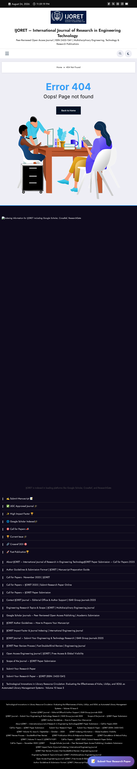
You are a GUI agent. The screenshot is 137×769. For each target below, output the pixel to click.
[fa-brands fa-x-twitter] (113, 3)
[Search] (120, 53)
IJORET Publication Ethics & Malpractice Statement (72, 735)
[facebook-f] (108, 3)
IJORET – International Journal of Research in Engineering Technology (68, 32)
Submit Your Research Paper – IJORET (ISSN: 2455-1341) (35, 676)
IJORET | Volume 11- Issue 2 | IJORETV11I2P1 (38, 739)
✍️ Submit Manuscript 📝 (19, 498)
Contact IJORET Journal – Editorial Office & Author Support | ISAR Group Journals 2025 (51, 600)
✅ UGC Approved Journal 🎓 (21, 506)
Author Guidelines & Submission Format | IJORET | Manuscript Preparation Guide (48, 569)
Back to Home (68, 110)
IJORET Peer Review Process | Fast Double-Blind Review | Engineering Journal (45, 646)
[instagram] (122, 3)
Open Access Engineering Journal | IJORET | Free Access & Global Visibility (44, 653)
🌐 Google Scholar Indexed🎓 (22, 521)
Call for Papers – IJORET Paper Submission (28, 592)
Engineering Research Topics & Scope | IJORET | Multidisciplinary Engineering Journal (50, 607)
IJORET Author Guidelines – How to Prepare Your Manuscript (37, 623)
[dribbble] (117, 3)
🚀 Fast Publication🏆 (17, 552)
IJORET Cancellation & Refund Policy (112, 735)
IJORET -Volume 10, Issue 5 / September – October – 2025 (41, 731)
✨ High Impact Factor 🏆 (20, 513)
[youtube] (126, 3)
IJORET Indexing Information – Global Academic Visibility (93, 731)
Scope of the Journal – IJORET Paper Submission (31, 661)
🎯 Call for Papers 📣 (17, 529)
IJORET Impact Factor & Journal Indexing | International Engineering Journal (44, 630)
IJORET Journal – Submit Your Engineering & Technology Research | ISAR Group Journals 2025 (54, 638)
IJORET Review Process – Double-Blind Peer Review (26, 735)
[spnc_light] (128, 53)
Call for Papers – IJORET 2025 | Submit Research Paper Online (39, 585)
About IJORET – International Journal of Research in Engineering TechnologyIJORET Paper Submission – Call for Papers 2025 (70, 562)
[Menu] (7, 53)
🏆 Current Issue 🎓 (16, 536)
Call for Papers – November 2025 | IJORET (27, 743)
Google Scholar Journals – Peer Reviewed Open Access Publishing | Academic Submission (53, 615)
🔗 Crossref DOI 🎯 (16, 544)
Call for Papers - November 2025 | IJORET (28, 577)
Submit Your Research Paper (21, 668)
